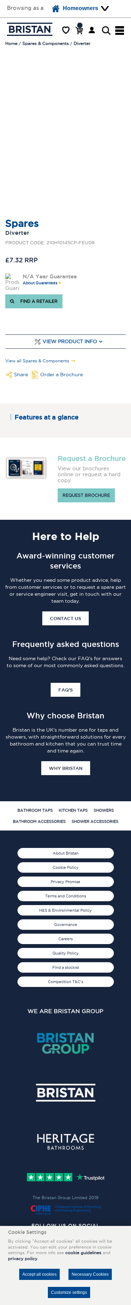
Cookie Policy (66, 867)
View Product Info (70, 341)
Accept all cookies (39, 1274)
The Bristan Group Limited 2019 (65, 1197)
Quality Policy (65, 953)
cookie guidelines (83, 1252)
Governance (65, 924)
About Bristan (66, 853)
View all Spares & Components (37, 361)
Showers (104, 810)
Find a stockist (65, 967)
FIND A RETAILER (37, 301)
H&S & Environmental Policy (65, 910)
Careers (65, 939)
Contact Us (65, 618)
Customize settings (69, 1292)
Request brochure (86, 495)
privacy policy (22, 1258)
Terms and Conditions (65, 896)
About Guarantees (40, 283)
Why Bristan (65, 768)
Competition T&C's (65, 982)
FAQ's (65, 689)
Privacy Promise (65, 882)
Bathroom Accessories (39, 821)
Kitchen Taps (73, 810)
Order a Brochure (61, 374)
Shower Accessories (95, 821)
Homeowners (80, 8)
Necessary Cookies (90, 1274)
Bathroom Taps (35, 810)
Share (21, 374)
